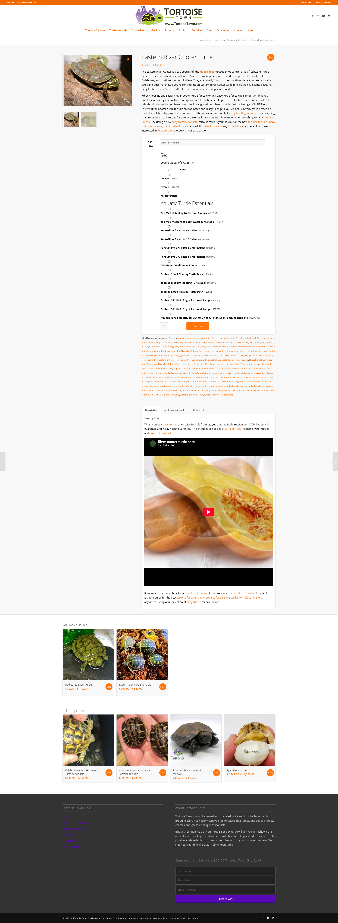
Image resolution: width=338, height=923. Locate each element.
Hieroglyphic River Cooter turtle (189, 359)
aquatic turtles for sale (189, 338)
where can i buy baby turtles (204, 390)
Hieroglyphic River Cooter (161, 355)
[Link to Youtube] (323, 15)
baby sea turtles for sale (217, 342)
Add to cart (198, 325)
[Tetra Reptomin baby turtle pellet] (335, 461)
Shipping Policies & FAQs (75, 846)
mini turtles (261, 368)
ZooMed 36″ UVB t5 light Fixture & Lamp (190, 309)
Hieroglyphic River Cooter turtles (208, 364)
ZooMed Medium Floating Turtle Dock (189, 282)
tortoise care (165, 130)
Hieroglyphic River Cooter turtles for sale (242, 364)
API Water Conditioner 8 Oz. (183, 265)
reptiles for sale (184, 377)
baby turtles (254, 342)
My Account (68, 840)
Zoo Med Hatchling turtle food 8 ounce (189, 213)
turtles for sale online (257, 386)
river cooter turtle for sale (231, 338)
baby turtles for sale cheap (161, 346)
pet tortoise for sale (220, 373)
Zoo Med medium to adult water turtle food (192, 221)
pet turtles (235, 373)
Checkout (67, 834)
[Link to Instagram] (318, 15)
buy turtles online (254, 351)
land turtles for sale (163, 368)
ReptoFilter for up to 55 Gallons (185, 230)
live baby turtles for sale (226, 368)
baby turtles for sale (176, 126)
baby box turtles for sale (167, 342)
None (182, 169)
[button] (127, 58)
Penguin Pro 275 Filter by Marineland (188, 248)
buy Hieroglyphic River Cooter (191, 351)
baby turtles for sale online (214, 346)
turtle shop (220, 386)
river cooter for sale (222, 377)
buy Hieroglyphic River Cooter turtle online (225, 351)
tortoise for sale (257, 122)
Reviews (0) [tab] (198, 410)
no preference (169, 195)
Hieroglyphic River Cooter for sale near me (193, 355)
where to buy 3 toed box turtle (232, 390)
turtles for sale (210, 126)
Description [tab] (151, 410)
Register (327, 2)
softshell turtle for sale (249, 381)
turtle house (208, 386)
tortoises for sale (197, 593)
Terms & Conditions (72, 852)
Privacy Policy (69, 858)
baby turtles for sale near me (187, 346)
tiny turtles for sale (154, 386)
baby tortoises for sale (211, 597)
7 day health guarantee (242, 113)
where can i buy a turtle (179, 390)
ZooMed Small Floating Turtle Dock (187, 274)
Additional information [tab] (175, 410)
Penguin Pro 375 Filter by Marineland (188, 256)
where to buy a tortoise (257, 390)
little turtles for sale (205, 368)
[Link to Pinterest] (328, 15)
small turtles (213, 381)
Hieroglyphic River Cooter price (258, 355)
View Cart (306, 2)
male (169, 178)
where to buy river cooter (191, 394)
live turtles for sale (246, 368)
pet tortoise (205, 373)
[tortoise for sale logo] (169, 15)
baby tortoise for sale (184, 122)
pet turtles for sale (249, 373)
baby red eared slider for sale (192, 342)
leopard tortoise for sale (184, 368)
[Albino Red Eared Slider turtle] (2, 461)
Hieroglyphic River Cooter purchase (158, 359)
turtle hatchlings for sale (191, 386)
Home (65, 816)
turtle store (234, 126)
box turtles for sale (260, 346)
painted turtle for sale (189, 373)
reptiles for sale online (202, 377)
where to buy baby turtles (167, 394)
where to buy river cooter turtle (218, 394)
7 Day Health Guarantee (74, 822)
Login (317, 2)
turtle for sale (233, 428)
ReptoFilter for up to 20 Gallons (185, 239)
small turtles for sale (229, 381)
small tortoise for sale (197, 381)
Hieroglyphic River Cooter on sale (228, 355)
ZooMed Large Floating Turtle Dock (187, 291)
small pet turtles (179, 381)
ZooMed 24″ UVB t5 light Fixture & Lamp (190, 300)
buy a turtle (155, 351)
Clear (273, 338)
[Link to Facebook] (312, 15)
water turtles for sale (157, 390)
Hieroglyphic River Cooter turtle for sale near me (226, 359)
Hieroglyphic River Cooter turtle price (175, 364)
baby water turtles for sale (239, 346)
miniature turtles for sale (167, 373)
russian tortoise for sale (160, 381)
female (170, 187)
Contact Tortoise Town (74, 828)
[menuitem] (306, 3)
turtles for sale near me (236, 386)
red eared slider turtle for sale (162, 377)
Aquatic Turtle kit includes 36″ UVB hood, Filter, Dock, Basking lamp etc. (210, 317)
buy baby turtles (168, 351)
